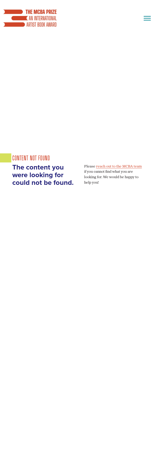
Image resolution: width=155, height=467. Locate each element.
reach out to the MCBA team (119, 166)
